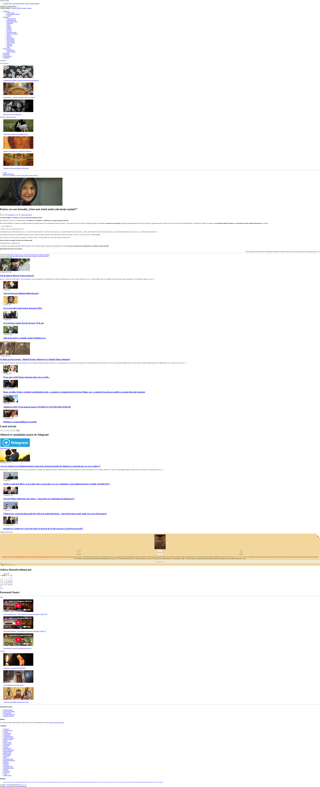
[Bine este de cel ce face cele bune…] (18, 111)
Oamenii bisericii (11, 51)
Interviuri (9, 29)
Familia (9, 26)
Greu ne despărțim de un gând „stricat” (13, 685)
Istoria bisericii (7, 48)
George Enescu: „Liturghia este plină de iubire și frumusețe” (19, 97)
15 (10, 581)
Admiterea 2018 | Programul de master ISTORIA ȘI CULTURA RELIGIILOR (37, 407)
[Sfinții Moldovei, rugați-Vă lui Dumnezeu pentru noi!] (18, 645)
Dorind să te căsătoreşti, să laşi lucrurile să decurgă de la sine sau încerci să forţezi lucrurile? (43, 528)
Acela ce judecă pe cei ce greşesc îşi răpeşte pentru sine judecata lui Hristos (30, 254)
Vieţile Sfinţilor (7, 775)
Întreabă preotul (7, 56)
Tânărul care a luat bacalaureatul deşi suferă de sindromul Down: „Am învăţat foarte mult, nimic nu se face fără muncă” (55, 514)
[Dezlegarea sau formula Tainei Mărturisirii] (18, 665)
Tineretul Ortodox (8, 710)
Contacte (9, 15)
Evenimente (6, 57)
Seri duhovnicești (7, 766)
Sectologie (9, 45)
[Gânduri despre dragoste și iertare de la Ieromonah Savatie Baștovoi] (18, 77)
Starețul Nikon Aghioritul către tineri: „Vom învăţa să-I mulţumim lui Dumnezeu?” (39, 499)
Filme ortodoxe (11, 39)
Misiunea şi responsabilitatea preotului (20, 422)
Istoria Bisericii (7, 748)
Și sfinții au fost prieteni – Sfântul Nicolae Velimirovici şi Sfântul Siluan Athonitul (35, 359)
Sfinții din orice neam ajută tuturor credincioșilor (16, 168)
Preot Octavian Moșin (9, 711)
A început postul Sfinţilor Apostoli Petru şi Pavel (16, 702)
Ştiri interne (6, 53)
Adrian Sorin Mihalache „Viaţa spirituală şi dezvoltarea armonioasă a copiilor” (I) (24, 631)
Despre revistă (10, 12)
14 (8, 581)
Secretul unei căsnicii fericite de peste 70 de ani (23, 323)
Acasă (5, 172)
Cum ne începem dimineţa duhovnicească (21, 293)
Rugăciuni (9, 44)
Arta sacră (6, 729)
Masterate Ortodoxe (8, 716)
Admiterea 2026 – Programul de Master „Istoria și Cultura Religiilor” (21, 3)
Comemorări (6, 735)
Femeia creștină (7, 742)
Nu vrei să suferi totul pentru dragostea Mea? (22, 308)
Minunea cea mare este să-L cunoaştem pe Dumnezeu (17, 151)
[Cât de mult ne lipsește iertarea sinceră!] (15, 270)
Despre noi (6, 11)
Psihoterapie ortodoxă (9, 760)
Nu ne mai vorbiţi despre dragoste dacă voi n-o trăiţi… (26, 377)
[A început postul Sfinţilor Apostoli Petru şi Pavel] (18, 699)
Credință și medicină (12, 33)
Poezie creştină (10, 42)
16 (11, 581)
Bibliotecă (6, 17)
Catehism (9, 27)
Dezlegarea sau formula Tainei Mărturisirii (14, 668)
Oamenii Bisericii (7, 751)
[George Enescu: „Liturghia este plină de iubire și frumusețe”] (18, 94)
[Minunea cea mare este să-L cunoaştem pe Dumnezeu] (18, 148)
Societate (9, 30)
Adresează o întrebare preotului (8, 6)
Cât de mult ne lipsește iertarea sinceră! (17, 275)
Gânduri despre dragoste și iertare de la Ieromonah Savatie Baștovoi (21, 80)
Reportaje (9, 36)
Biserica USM (7, 713)
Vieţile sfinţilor (10, 50)
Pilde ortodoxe (10, 38)
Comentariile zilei (11, 20)
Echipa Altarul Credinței (13, 14)
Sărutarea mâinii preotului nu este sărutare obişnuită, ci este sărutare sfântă (29, 256)
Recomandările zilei (5, 448)
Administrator (11, 215)
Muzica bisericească (8, 750)
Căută (17, 430)
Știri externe (6, 54)
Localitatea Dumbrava (9, 714)
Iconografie (6, 745)
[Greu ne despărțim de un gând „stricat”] (18, 682)
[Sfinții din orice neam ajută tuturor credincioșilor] (18, 165)
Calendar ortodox (11, 18)
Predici (8, 24)
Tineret (8, 35)
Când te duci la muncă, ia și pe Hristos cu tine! (15, 134)
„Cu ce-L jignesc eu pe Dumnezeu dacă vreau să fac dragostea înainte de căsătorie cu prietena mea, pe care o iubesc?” (50, 466)
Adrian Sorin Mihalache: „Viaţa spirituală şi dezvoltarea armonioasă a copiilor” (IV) (25, 614)
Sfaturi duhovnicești (12, 21)
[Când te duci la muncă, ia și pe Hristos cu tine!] (18, 131)
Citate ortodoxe (11, 41)
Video (8, 47)
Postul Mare (10, 23)
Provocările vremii (11, 32)
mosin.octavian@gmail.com (56, 722)
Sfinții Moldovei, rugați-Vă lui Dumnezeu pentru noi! (17, 648)
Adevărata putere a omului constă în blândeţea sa (24, 338)
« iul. (1, 588)
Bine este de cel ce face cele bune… (12, 114)
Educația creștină (7, 739)
